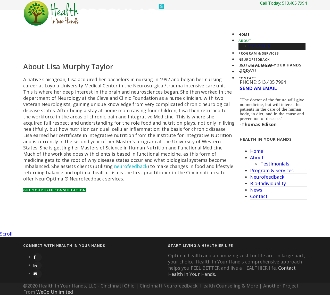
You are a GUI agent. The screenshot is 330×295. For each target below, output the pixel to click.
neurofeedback (130, 166)
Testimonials (259, 46)
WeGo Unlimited (54, 292)
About (245, 40)
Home (244, 34)
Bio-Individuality (268, 183)
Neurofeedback (267, 177)
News (256, 190)
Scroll (6, 234)
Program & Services (258, 53)
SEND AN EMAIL (258, 88)
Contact (259, 196)
